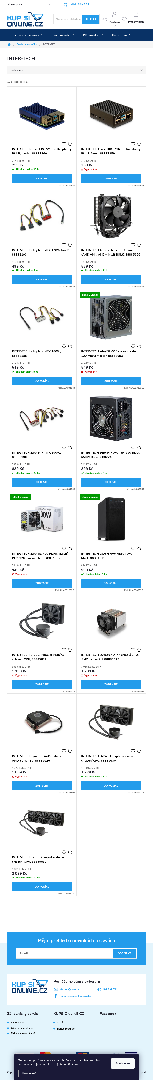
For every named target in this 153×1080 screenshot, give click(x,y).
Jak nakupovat (15, 4)
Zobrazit (111, 178)
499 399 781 (110, 989)
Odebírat (124, 953)
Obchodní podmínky (23, 1028)
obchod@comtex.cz (71, 989)
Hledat (90, 19)
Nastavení (29, 1073)
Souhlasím (123, 1063)
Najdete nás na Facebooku (75, 996)
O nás (60, 1022)
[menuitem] (27, 35)
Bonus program (66, 1028)
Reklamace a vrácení (23, 1033)
